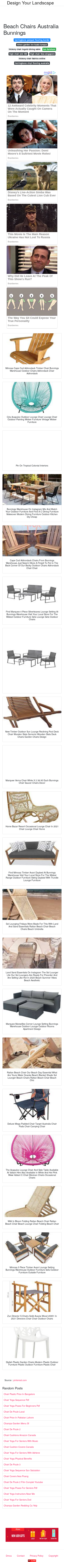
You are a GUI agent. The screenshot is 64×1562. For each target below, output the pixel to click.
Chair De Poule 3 (12, 1464)
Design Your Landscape (30, 2)
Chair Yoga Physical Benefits (18, 1458)
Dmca (9, 1555)
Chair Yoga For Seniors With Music (21, 1440)
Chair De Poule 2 (12, 1429)
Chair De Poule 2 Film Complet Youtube (23, 1482)
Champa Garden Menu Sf (16, 1423)
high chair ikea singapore (42, 53)
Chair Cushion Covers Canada (19, 1446)
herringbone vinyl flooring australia (32, 63)
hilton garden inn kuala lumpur (32, 44)
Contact (21, 1555)
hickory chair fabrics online (32, 58)
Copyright (53, 1555)
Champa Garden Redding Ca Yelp (20, 1505)
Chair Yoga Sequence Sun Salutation (22, 1470)
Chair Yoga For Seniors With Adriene (22, 1452)
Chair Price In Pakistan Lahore (19, 1417)
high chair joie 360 (18, 53)
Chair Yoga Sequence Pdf (16, 1399)
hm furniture (49, 49)
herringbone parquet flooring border (32, 39)
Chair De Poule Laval (14, 1411)
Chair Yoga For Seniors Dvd (17, 1499)
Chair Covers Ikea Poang (16, 1476)
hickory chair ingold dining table (24, 49)
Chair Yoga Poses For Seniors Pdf (20, 1487)
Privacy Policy (36, 1555)
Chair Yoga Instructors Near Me (19, 1493)
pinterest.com (20, 1380)
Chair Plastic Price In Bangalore (19, 1394)
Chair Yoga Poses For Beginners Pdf (22, 1405)
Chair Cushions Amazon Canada (20, 1435)
